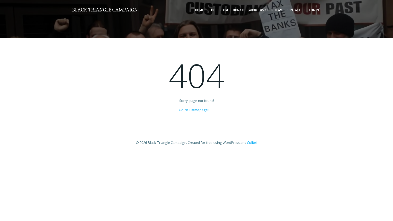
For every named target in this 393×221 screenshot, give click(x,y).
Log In (314, 10)
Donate (239, 10)
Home (199, 10)
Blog (211, 10)
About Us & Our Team (265, 10)
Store (224, 10)
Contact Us (296, 10)
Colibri (252, 142)
